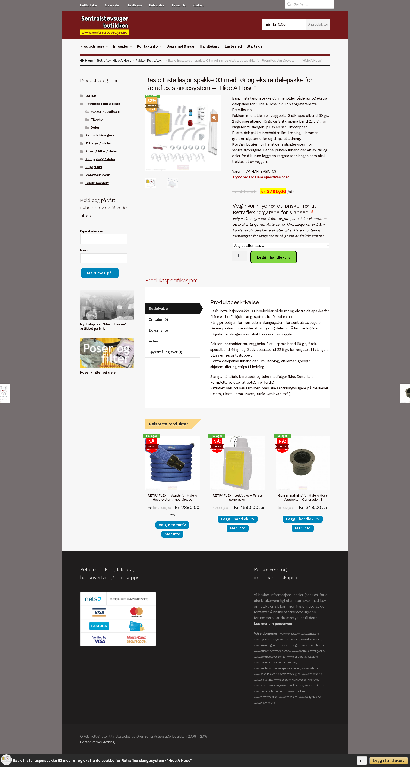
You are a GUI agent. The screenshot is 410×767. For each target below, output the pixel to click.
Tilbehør (97, 119)
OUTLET (91, 96)
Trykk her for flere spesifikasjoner (260, 177)
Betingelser (157, 5)
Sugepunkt (93, 167)
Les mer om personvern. (274, 623)
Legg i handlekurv (273, 257)
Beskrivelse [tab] (158, 308)
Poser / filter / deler (101, 151)
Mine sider (112, 5)
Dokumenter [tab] (159, 330)
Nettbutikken (89, 5)
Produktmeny (92, 46)
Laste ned (233, 46)
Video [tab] (153, 341)
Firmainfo (179, 5)
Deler (95, 127)
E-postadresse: (92, 231)
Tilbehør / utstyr (98, 143)
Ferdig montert (97, 183)
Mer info (172, 534)
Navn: (84, 250)
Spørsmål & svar (181, 46)
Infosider (120, 46)
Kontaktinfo (147, 46)
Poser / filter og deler (98, 372)
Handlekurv (135, 5)
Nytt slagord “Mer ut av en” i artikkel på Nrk (104, 326)
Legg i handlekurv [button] (237, 519)
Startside (254, 46)
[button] (214, 118)
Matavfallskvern (97, 175)
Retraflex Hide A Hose (114, 60)
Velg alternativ (172, 525)
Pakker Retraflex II (149, 60)
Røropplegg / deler (100, 159)
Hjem (89, 60)
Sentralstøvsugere (99, 135)
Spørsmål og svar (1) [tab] (165, 352)
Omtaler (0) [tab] (158, 319)
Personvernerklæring (97, 742)
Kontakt (198, 5)
